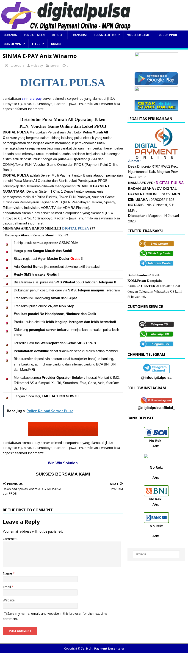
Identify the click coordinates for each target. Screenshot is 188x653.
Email (7, 587)
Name (8, 573)
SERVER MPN (12, 44)
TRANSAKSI (79, 35)
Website (9, 600)
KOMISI (56, 44)
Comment (10, 539)
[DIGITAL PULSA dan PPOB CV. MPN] (66, 28)
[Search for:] (156, 554)
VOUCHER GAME (138, 35)
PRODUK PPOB (167, 35)
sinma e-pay (32, 98)
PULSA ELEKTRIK (105, 35)
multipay (37, 66)
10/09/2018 (16, 66)
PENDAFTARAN (34, 35)
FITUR (36, 44)
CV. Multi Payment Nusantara (102, 648)
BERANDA (10, 35)
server (55, 66)
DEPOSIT (58, 35)
